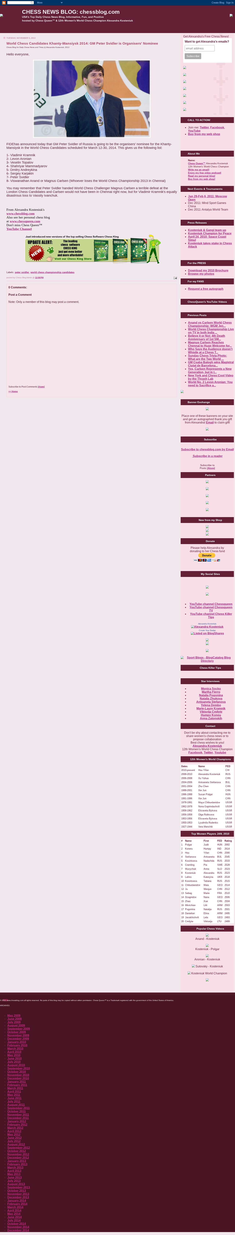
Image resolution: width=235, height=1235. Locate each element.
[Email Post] (175, 277)
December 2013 (18, 1197)
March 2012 (15, 1127)
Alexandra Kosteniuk (207, 624)
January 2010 (16, 1042)
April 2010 (14, 1051)
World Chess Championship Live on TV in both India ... (211, 331)
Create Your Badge (207, 630)
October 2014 (16, 1223)
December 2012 (18, 1157)
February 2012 (17, 1124)
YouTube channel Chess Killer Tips (211, 615)
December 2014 (18, 1230)
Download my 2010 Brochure (208, 270)
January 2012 (16, 1121)
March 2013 (15, 1167)
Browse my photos (201, 273)
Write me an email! (198, 169)
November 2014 (18, 1227)
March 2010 (15, 1048)
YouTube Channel (19, 229)
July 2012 (14, 1141)
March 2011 (15, 1088)
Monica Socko (211, 688)
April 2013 (14, 1170)
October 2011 (16, 1111)
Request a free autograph (205, 288)
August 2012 (16, 1144)
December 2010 (18, 1078)
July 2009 (14, 1022)
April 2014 (14, 1210)
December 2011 (18, 1118)
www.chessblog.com (20, 213)
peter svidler (22, 272)
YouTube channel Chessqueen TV (210, 609)
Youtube (220, 752)
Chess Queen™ (196, 163)
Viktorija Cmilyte (211, 711)
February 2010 (17, 1045)
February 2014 (17, 1203)
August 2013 (16, 1184)
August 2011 (16, 1104)
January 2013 (16, 1160)
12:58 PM (39, 277)
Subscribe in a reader (207, 456)
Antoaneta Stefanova (211, 701)
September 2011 (18, 1108)
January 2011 (16, 1081)
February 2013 (17, 1164)
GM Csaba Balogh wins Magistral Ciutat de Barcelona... (211, 364)
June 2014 (14, 1217)
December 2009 (18, 1038)
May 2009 (13, 1015)
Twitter (208, 752)
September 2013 (18, 1187)
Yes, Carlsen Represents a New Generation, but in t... (210, 370)
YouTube (194, 130)
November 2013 (18, 1194)
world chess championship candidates (52, 272)
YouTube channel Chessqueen (210, 604)
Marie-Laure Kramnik (210, 708)
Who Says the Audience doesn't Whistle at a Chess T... (210, 350)
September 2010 (18, 1068)
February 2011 (17, 1084)
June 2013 (14, 1177)
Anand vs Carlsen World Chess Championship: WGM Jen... (210, 324)
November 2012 (18, 1154)
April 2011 (14, 1091)
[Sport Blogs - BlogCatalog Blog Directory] (207, 660)
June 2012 (14, 1137)
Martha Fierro (211, 691)
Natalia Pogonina (211, 695)
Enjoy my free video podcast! (204, 172)
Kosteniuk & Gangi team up (207, 230)
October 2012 (16, 1151)
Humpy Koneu (211, 715)
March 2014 (15, 1207)
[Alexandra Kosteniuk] (207, 626)
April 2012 (14, 1131)
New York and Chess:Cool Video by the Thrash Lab (210, 377)
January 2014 (16, 1200)
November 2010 (18, 1075)
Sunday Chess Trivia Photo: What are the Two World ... (207, 357)
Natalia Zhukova (211, 698)
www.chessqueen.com (25, 221)
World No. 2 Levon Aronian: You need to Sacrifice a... (210, 384)
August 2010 (16, 1065)
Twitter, (204, 127)
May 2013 (13, 1174)
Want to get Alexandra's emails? (207, 41)
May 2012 (13, 1134)
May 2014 (13, 1213)
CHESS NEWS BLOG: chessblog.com (71, 12)
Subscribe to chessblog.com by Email (207, 449)
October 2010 (16, 1071)
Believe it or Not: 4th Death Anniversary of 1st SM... (206, 337)
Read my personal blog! (201, 176)
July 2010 (14, 1061)
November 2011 (18, 1114)
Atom (41, 386)
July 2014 (14, 1220)
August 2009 (16, 1025)
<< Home (13, 391)
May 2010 (13, 1055)
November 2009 (18, 1035)
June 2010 (14, 1058)
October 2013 (16, 1190)
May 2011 (13, 1094)
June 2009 (14, 1018)
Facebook (217, 127)
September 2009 (18, 1028)
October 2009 (16, 1032)
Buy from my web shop (204, 134)
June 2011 (14, 1098)
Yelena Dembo (211, 705)
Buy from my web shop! (201, 179)
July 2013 (14, 1180)
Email (210, 422)
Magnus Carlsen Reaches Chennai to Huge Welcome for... (210, 344)
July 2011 (13, 1101)
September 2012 (18, 1147)
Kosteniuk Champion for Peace (210, 233)
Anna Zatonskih (211, 718)
